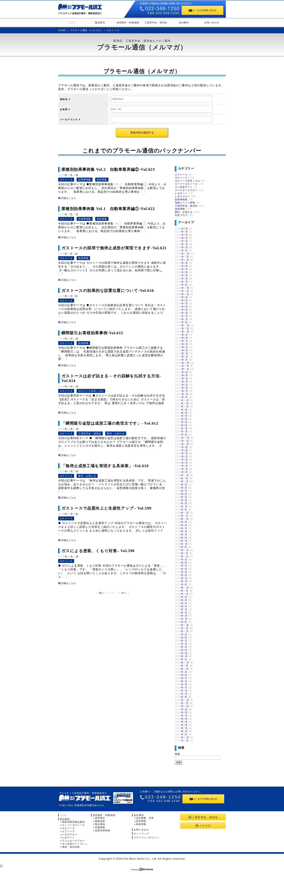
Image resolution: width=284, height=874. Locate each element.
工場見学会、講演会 (155, 22)
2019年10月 (182, 481)
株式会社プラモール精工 (80, 7)
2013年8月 (181, 712)
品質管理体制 (102, 830)
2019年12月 (182, 475)
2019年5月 (181, 497)
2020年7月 (181, 453)
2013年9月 (181, 709)
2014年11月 (181, 665)
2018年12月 (182, 512)
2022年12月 (182, 362)
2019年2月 (181, 506)
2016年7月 (181, 603)
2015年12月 (182, 625)
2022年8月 (181, 375)
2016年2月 (181, 618)
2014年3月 (181, 690)
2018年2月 (181, 543)
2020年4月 (181, 462)
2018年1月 (181, 547)
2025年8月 (181, 266)
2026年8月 (181, 228)
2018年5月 (181, 534)
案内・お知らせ (116, 433)
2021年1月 (181, 434)
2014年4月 (181, 687)
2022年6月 (181, 381)
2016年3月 (181, 615)
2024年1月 (181, 322)
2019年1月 (181, 509)
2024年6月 (181, 306)
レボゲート (181, 193)
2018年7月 (181, 528)
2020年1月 (181, 472)
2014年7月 (181, 678)
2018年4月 (181, 537)
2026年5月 (181, 237)
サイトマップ (141, 833)
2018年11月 (181, 515)
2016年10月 (182, 593)
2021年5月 (181, 422)
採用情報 (141, 821)
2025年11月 (182, 256)
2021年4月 (181, 425)
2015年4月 (181, 650)
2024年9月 (181, 297)
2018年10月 (182, 518)
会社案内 (184, 22)
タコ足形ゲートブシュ (74, 843)
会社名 (64, 99)
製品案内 (100, 22)
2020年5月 (181, 459)
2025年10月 (182, 259)
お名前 (64, 109)
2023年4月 (181, 350)
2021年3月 (181, 428)
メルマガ (205, 825)
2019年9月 (181, 484)
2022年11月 (182, 365)
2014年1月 (181, 696)
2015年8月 (181, 637)
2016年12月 (182, 587)
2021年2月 (181, 431)
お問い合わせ (211, 22)
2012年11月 (182, 740)
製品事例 (100, 824)
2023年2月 (181, 356)
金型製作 (100, 817)
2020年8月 (181, 450)
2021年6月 (181, 419)
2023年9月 (181, 334)
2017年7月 (181, 565)
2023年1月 (181, 359)
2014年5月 (181, 684)
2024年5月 (181, 309)
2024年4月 (181, 312)
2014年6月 (181, 681)
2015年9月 (181, 634)
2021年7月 (181, 415)
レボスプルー (182, 196)
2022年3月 (181, 390)
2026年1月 (181, 250)
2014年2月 (181, 693)
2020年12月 (182, 437)
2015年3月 (181, 653)
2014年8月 (181, 675)
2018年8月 (181, 525)
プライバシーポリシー (146, 837)
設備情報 (100, 827)
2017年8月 (181, 562)
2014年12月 (182, 662)
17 (119, 592)
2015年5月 (181, 646)
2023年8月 (181, 337)
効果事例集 (84, 179)
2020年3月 (181, 465)
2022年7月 (181, 378)
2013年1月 (181, 734)
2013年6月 (181, 718)
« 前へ (100, 592)
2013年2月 (181, 731)
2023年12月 (182, 325)
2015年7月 (181, 640)
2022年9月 (181, 372)
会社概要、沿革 (145, 817)
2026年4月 (181, 241)
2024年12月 (182, 287)
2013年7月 (181, 715)
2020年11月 (182, 440)
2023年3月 (181, 353)
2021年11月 (182, 403)
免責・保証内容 (71, 846)
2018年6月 (181, 531)
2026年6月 (181, 234)
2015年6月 (181, 643)
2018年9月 (181, 522)
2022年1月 (181, 397)
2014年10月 (182, 668)
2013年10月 (182, 706)
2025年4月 (181, 275)
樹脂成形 (100, 821)
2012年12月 (182, 737)
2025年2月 (181, 281)
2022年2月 (181, 394)
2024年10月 (182, 294)
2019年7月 (181, 490)
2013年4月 (181, 724)
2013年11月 (182, 703)
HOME (72, 22)
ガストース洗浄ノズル (91, 390)
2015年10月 (182, 631)
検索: (178, 753)
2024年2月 (181, 319)
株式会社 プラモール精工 (84, 798)
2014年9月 (181, 671)
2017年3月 (181, 578)
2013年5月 (181, 721)
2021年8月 (181, 412)
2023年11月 (182, 328)
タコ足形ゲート (184, 187)
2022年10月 (182, 369)
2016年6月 (181, 606)
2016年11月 (181, 590)
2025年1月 (181, 284)
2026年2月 (181, 247)
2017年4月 (181, 575)
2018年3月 (181, 540)
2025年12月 (182, 253)
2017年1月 (181, 584)
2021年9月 (181, 409)
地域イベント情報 (185, 202)
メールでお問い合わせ (202, 10)
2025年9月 (181, 262)
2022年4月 (181, 387)
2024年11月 (182, 291)
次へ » (125, 592)
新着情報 (141, 824)
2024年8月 (181, 300)
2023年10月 (182, 331)
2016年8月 (181, 600)
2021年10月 (182, 406)
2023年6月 (181, 344)
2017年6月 (181, 568)
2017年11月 (181, 553)
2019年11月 (181, 478)
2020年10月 (182, 444)
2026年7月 (181, 231)
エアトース (181, 174)
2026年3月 (181, 244)
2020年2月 (181, 468)
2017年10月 (182, 556)
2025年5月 (181, 272)
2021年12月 (182, 400)
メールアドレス (69, 119)
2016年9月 (181, 596)
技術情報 (102, 179)
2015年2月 (181, 656)
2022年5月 (181, 384)
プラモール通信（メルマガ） (86, 30)
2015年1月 (181, 659)
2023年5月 (181, 347)
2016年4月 (181, 612)
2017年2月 (181, 581)
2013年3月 (181, 728)
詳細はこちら (68, 198)
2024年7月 (181, 303)
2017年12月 (182, 550)
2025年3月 (181, 278)
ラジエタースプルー (186, 190)
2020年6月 (181, 456)
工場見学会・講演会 (89, 433)
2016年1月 (181, 621)
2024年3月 (181, 316)
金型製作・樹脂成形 (128, 22)
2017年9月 (181, 559)
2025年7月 (181, 269)
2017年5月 (181, 572)
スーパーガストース (186, 183)
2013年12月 (182, 700)
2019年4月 (181, 500)
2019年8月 (181, 487)
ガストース (66, 179)
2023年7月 (181, 340)
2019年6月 (181, 493)
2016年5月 (181, 609)
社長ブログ (181, 215)
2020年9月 (181, 447)
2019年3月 (181, 503)
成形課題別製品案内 (73, 821)
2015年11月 (181, 628)
